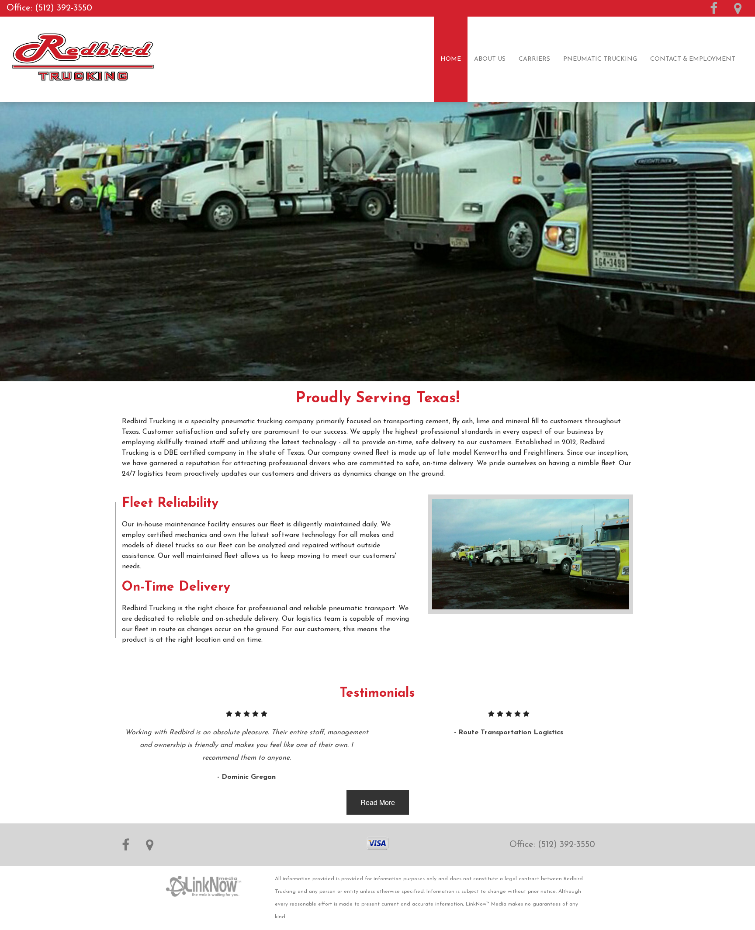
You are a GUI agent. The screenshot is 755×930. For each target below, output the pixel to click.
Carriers (534, 59)
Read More (377, 802)
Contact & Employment (692, 59)
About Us (490, 59)
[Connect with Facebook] (713, 11)
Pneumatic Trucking (600, 59)
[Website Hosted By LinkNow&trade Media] (204, 881)
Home (450, 59)
